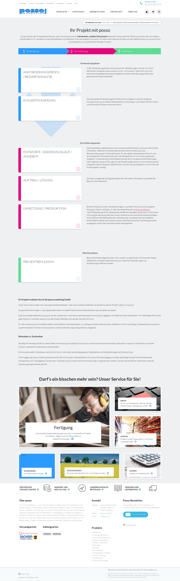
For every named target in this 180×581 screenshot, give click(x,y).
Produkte (61, 11)
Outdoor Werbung (99, 555)
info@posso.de (105, 516)
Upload (31, 3)
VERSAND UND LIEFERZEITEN (132, 488)
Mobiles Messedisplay (100, 540)
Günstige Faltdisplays (100, 535)
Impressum (21, 577)
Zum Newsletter (139, 514)
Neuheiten (23, 3)
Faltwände (96, 545)
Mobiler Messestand (100, 543)
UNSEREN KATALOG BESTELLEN (99, 488)
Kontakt (69, 3)
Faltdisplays (97, 532)
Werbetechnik (97, 11)
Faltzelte (96, 548)
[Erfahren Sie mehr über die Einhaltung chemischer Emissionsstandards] (141, 525)
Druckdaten (40, 3)
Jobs (75, 3)
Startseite (106, 22)
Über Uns (132, 11)
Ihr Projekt (116, 11)
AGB (36, 577)
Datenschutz (30, 577)
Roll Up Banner (98, 550)
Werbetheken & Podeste (101, 553)
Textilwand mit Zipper (100, 560)
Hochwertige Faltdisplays (101, 538)
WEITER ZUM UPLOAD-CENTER (28, 488)
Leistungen (78, 11)
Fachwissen (60, 3)
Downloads (50, 3)
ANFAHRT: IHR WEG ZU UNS (60, 488)
